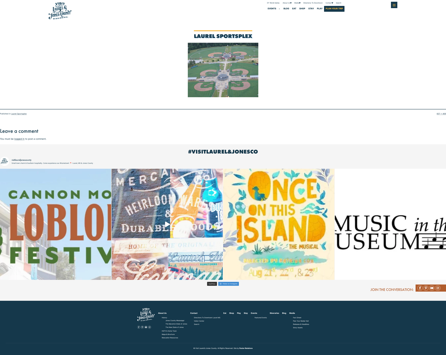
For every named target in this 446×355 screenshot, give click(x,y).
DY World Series (273, 3)
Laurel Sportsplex (19, 114)
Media (296, 3)
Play (320, 8)
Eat (294, 8)
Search (338, 3)
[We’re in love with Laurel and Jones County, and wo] (167, 224)
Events (272, 8)
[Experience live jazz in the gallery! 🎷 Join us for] (390, 224)
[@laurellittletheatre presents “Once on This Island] (278, 224)
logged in (19, 138)
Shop (302, 8)
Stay (311, 8)
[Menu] (394, 5)
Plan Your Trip (334, 8)
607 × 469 (441, 114)
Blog (286, 8)
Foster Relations (246, 348)
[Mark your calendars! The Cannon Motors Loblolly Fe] (55, 224)
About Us (286, 3)
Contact (329, 3)
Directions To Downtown (313, 3)
